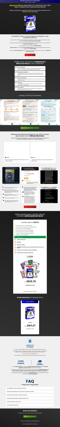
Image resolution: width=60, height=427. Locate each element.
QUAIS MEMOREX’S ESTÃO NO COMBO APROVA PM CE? (16, 388)
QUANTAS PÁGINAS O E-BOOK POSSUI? (14, 401)
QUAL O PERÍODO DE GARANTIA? (13, 405)
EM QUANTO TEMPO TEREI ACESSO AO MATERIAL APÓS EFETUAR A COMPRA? (20, 391)
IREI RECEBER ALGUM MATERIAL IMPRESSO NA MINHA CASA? (17, 398)
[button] (30, 388)
